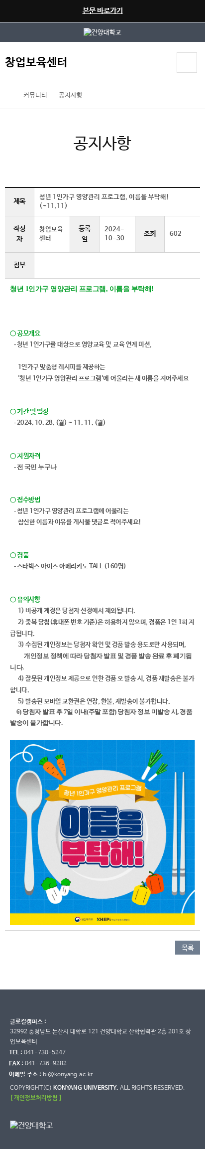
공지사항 (71, 95)
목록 (188, 948)
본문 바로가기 (103, 10)
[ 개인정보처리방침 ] (36, 1098)
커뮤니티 (35, 95)
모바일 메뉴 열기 (187, 62)
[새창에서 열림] (102, 32)
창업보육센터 (36, 62)
